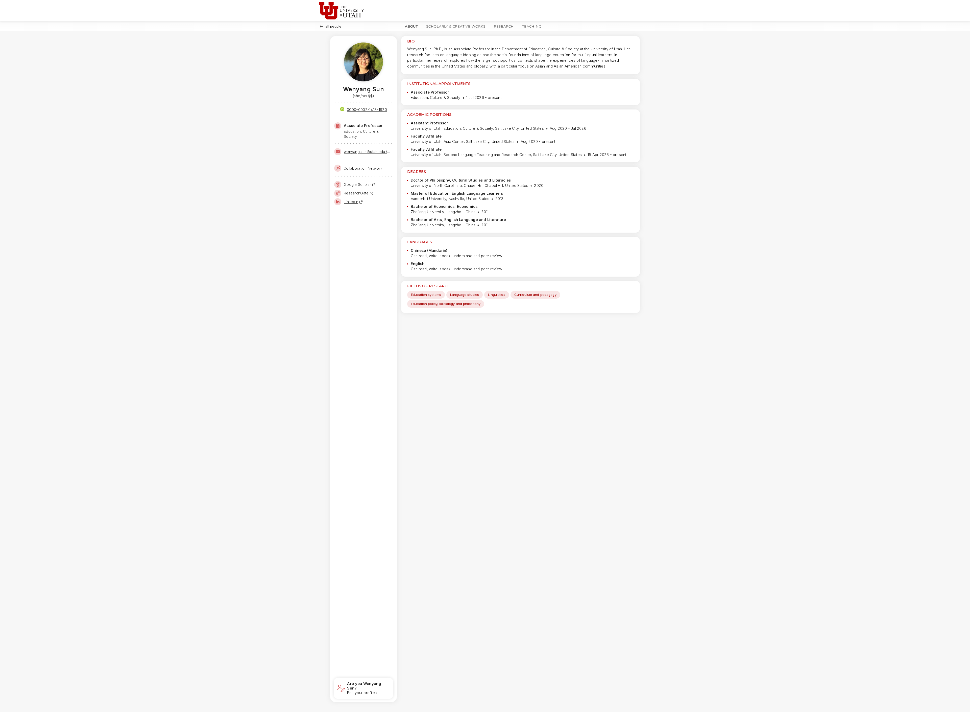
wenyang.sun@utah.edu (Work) (368, 151)
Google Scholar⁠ (357, 184)
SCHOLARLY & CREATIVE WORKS (456, 26)
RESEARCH (504, 26)
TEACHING (531, 26)
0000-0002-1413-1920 (367, 109)
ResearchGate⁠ (356, 193)
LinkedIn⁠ (351, 201)
